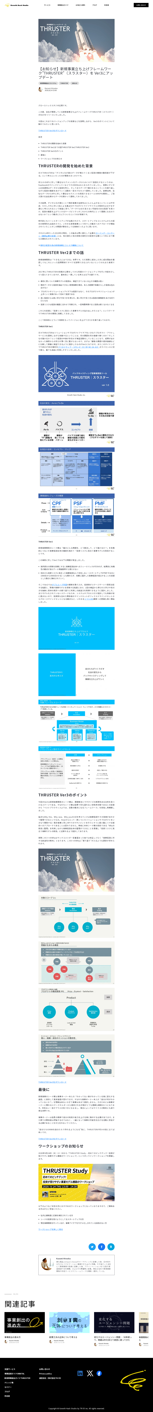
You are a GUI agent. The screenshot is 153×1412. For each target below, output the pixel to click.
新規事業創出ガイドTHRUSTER (17, 1378)
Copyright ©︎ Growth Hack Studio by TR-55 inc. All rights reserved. (76, 1408)
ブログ (94, 5)
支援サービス (9, 1369)
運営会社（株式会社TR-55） (50, 1378)
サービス (47, 5)
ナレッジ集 (8, 1382)
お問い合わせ (141, 5)
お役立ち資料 (80, 5)
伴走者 (106, 5)
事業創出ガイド (63, 5)
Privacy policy (45, 1373)
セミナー (8, 1387)
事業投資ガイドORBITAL (14, 1373)
